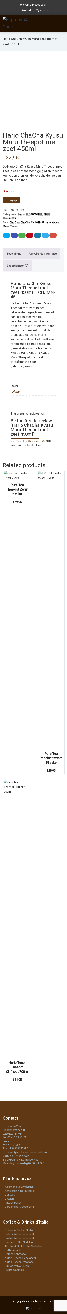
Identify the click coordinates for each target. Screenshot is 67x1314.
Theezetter (9, 218)
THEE (47, 214)
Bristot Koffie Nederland (19, 1238)
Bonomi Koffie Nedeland (19, 1242)
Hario (21, 214)
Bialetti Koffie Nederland (19, 1234)
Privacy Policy (13, 1202)
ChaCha (25, 222)
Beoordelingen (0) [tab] (17, 265)
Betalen (9, 1198)
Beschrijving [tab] (14, 253)
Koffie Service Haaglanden (21, 1258)
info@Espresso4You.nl (23, 1141)
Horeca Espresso (15, 1254)
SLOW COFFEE (34, 214)
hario (48, 222)
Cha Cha (15, 222)
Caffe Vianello (13, 1250)
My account (42, 10)
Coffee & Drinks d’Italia (19, 1230)
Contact (10, 1194)
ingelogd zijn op (34, 441)
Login (44, 4)
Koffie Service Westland (19, 1262)
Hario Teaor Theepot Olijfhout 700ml (17, 1067)
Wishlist (26, 10)
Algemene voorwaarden (19, 1186)
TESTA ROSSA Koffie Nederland (24, 1246)
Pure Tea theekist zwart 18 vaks (51, 758)
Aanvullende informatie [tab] (43, 253)
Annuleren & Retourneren (20, 1190)
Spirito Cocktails (15, 1270)
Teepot (14, 226)
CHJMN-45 (37, 222)
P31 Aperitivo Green (17, 1266)
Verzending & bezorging (19, 1206)
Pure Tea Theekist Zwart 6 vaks (17, 489)
